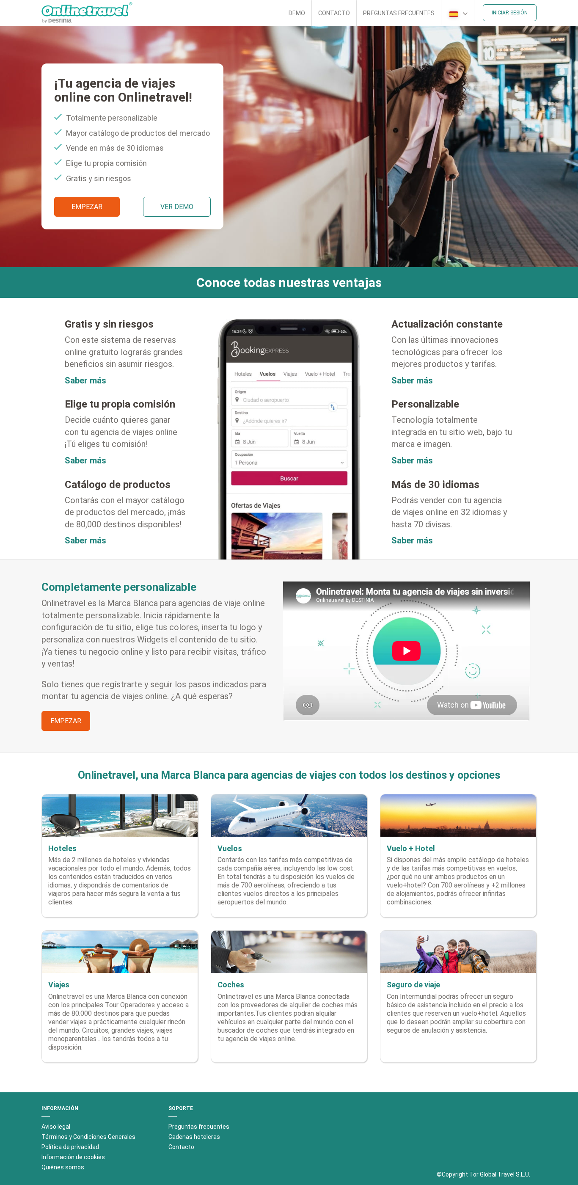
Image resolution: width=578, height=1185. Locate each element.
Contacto (334, 13)
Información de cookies (73, 1157)
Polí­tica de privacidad (70, 1147)
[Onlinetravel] (86, 12)
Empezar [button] (87, 207)
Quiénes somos (62, 1167)
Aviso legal (55, 1126)
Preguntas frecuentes (399, 13)
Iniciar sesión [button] (510, 13)
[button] (457, 12)
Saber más (85, 380)
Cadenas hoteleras (194, 1136)
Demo (297, 13)
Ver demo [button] (176, 207)
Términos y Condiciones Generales (88, 1136)
